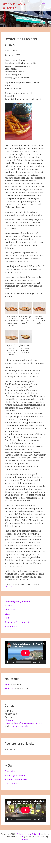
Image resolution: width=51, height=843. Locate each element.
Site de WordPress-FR (15, 783)
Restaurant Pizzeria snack (17, 622)
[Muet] (39, 662)
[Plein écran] (43, 662)
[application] (25, 652)
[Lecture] (8, 662)
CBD (7, 618)
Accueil (8, 605)
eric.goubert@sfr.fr (19, 726)
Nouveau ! (9, 688)
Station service (12, 626)
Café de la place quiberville (17, 601)
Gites (7, 614)
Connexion (10, 771)
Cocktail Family (10, 586)
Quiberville (10, 609)
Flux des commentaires (16, 779)
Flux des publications (15, 775)
